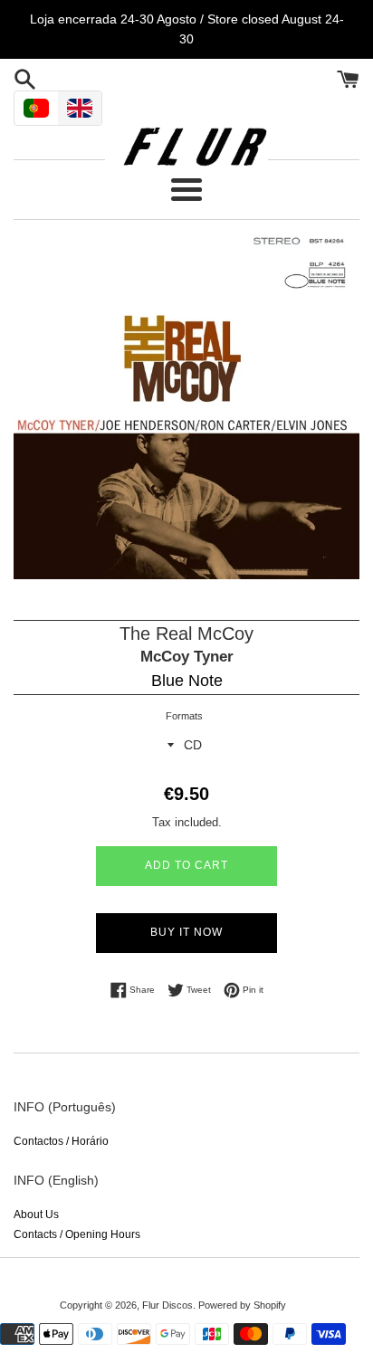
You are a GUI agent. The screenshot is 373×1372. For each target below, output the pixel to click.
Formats (184, 715)
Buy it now (186, 932)
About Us (36, 1214)
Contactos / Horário (61, 1141)
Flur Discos (167, 1305)
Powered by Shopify (242, 1305)
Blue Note (187, 681)
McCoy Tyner (187, 656)
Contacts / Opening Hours (77, 1234)
